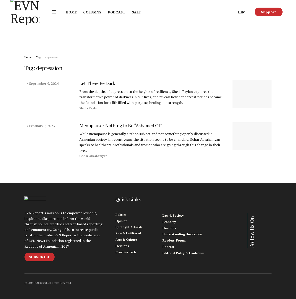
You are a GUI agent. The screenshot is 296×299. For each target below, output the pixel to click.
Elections (122, 246)
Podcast (116, 12)
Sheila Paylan (88, 108)
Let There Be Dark (97, 83)
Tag (38, 57)
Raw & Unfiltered (128, 233)
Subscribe (39, 257)
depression (51, 57)
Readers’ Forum (174, 240)
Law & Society (173, 215)
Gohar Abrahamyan (93, 156)
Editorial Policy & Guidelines (184, 253)
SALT (136, 12)
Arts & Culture (126, 239)
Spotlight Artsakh (128, 227)
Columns (92, 12)
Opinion (121, 221)
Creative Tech (125, 252)
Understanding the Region (182, 234)
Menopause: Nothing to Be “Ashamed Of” (121, 125)
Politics (120, 214)
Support (268, 12)
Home (71, 12)
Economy (169, 222)
